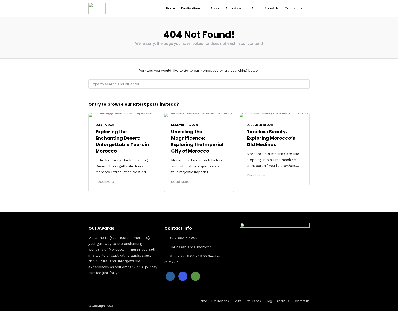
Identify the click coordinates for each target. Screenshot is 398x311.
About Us (271, 8)
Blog (255, 8)
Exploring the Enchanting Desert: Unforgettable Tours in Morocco (122, 141)
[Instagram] (182, 276)
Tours (215, 8)
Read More (105, 181)
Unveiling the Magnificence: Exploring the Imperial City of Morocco (197, 141)
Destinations (190, 8)
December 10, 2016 (184, 125)
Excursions (233, 8)
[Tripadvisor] (195, 276)
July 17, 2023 (105, 125)
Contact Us (293, 8)
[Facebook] (170, 276)
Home (170, 8)
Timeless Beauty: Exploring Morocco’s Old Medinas (271, 138)
